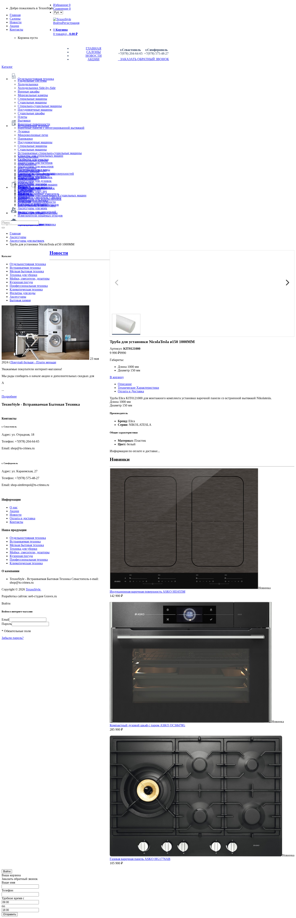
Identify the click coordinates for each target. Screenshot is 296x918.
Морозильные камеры (33, 95)
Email (5, 619)
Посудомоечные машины (35, 109)
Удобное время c (13, 898)
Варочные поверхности (34, 124)
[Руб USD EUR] (58, 12)
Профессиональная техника (29, 285)
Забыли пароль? (13, 638)
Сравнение (62, 8)
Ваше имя (8, 882)
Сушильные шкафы (31, 113)
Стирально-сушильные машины (40, 106)
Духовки (24, 131)
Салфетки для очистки (33, 159)
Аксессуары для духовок (35, 181)
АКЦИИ (93, 59)
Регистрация (70, 23)
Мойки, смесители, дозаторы (30, 278)
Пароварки (25, 138)
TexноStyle (33, 589)
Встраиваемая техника (25, 267)
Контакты (16, 29)
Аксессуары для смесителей (37, 212)
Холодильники (28, 84)
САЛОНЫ (93, 52)
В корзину (117, 377)
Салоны (15, 18)
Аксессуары (18, 296)
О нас (14, 507)
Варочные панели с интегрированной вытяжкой (51, 127)
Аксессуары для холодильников (39, 199)
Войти (57, 23)
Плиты (22, 117)
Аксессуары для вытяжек (35, 177)
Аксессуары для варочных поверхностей (46, 173)
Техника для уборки (23, 275)
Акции (14, 511)
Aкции (14, 26)
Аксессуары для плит (32, 170)
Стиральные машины (32, 98)
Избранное (61, 5)
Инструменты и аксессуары (37, 205)
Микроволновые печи (33, 135)
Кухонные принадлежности (37, 202)
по (3, 906)
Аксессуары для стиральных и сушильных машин (52, 195)
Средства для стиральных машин (40, 155)
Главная (15, 15)
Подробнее (9, 396)
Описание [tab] (125, 384)
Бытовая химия (20, 300)
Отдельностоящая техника (28, 264)
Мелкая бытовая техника (27, 271)
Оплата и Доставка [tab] (131, 391)
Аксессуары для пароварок (36, 188)
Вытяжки (24, 120)
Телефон (7, 890)
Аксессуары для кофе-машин (37, 184)
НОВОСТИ (94, 55)
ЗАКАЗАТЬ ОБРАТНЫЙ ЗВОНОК (143, 59)
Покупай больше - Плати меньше (33, 362)
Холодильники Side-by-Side (37, 88)
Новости (16, 22)
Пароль (7, 623)
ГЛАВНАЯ (93, 48)
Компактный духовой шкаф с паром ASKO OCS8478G (147, 725)
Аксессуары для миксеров (36, 166)
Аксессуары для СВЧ (32, 191)
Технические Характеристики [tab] (138, 387)
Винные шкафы (28, 91)
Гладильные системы (32, 80)
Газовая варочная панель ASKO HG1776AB (140, 859)
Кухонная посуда (21, 282)
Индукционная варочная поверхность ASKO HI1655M (147, 591)
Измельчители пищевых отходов (40, 215)
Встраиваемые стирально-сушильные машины (50, 153)
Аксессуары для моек (32, 208)
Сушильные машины (32, 102)
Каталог (7, 66)
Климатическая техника (26, 289)
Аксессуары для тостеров (35, 162)
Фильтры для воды (22, 293)
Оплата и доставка (22, 518)
